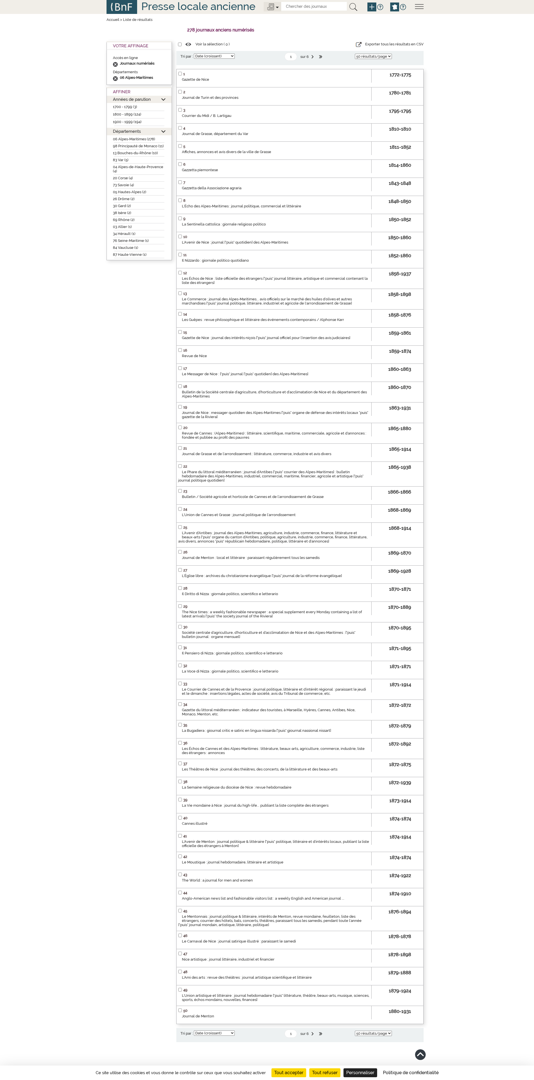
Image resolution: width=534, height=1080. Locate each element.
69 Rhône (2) (124, 220)
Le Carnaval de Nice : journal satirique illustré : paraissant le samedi (239, 941)
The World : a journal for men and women (217, 880)
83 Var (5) (120, 160)
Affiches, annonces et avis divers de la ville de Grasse (226, 152)
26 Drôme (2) (124, 199)
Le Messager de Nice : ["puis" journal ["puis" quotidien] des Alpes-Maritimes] (245, 374)
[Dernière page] (321, 57)
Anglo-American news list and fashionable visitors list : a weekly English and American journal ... (263, 898)
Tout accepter (288, 1072)
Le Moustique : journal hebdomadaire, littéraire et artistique (232, 862)
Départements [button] (127, 131)
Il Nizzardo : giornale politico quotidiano (215, 260)
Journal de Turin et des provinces (210, 97)
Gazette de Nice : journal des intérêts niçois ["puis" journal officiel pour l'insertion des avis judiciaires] (266, 338)
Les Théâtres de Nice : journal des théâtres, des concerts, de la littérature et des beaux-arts (259, 769)
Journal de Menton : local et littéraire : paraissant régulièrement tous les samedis (251, 558)
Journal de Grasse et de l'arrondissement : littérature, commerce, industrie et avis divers (256, 454)
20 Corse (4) (123, 178)
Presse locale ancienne (198, 6)
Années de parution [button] (132, 99)
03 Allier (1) (122, 227)
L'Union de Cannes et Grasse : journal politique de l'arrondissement (239, 515)
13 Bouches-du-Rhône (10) (135, 153)
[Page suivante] (313, 57)
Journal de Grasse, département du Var (215, 134)
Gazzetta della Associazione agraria (211, 188)
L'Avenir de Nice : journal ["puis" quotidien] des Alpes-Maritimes (235, 242)
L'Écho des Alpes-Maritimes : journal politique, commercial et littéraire (241, 206)
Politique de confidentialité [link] (411, 1072)
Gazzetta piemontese (200, 170)
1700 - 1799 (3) (125, 107)
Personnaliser (360, 1072)
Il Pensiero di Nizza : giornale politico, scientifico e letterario (232, 653)
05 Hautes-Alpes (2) (129, 192)
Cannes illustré (194, 823)
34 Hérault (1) (124, 234)
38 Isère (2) (122, 213)
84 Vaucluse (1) (125, 248)
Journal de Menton (198, 1016)
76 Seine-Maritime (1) (131, 241)
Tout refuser (325, 1072)
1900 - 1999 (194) (127, 122)
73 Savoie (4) (123, 185)
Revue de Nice (194, 356)
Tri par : (187, 56)
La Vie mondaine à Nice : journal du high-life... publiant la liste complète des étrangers (255, 805)
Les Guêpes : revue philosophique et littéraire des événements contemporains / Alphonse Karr (263, 320)
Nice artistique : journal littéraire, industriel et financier (228, 959)
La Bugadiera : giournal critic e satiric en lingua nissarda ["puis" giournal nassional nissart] (256, 730)
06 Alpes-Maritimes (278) (134, 139)
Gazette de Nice (195, 79)
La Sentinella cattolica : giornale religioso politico (224, 224)
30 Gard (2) (122, 206)
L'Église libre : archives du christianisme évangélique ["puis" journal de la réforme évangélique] (262, 576)
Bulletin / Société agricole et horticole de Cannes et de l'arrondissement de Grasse (253, 497)
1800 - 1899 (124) (127, 114)
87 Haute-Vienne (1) (130, 254)
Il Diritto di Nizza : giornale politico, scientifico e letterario (230, 594)
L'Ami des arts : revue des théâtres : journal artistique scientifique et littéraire (247, 977)
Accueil (113, 20)
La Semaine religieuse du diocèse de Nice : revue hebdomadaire (236, 787)
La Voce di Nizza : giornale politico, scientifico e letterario (230, 671)
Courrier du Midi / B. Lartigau (206, 116)
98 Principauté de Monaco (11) (138, 146)
